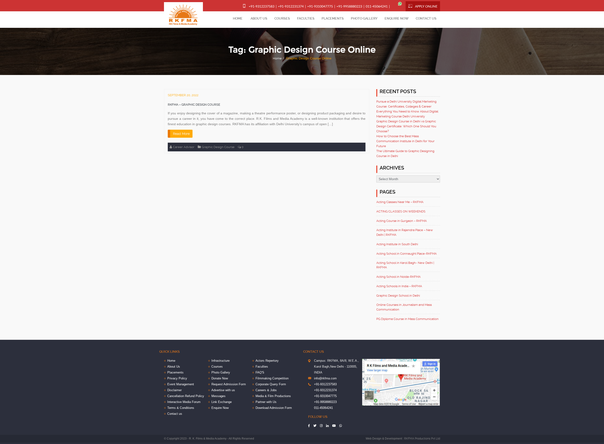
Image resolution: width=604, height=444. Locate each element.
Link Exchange (221, 402)
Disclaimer (174, 390)
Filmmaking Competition (272, 378)
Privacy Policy (177, 378)
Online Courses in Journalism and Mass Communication (404, 307)
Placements (333, 18)
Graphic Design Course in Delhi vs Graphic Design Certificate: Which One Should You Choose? (406, 126)
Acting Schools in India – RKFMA (399, 286)
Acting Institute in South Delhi (397, 244)
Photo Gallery (364, 18)
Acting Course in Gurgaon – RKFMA (401, 221)
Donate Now (219, 378)
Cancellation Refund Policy (185, 396)
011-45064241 (377, 6)
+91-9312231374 (291, 6)
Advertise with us (223, 390)
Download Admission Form (274, 408)
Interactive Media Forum (184, 402)
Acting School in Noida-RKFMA (398, 276)
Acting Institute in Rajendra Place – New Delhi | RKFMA (404, 232)
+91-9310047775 (320, 6)
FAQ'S (260, 372)
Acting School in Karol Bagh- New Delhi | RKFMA (405, 265)
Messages (218, 396)
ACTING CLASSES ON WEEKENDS (400, 211)
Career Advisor (183, 147)
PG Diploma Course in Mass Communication (407, 319)
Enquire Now (397, 18)
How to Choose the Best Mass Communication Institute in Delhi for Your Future (405, 141)
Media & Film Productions (273, 396)
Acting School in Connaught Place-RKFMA (406, 253)
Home (238, 18)
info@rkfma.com (325, 378)
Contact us (426, 18)
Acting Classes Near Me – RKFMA (400, 202)
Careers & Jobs (266, 390)
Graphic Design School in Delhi (398, 295)
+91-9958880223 (349, 6)
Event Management (180, 384)
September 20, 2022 (183, 95)
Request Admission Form (228, 384)
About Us (259, 18)
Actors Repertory (267, 360)
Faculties (306, 18)
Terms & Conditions (180, 408)
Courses (282, 18)
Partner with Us (266, 402)
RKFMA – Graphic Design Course (194, 104)
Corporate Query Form (271, 384)
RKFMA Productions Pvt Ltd (422, 438)
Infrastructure (220, 360)
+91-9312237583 (261, 6)
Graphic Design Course (218, 147)
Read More (181, 134)
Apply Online (426, 6)
